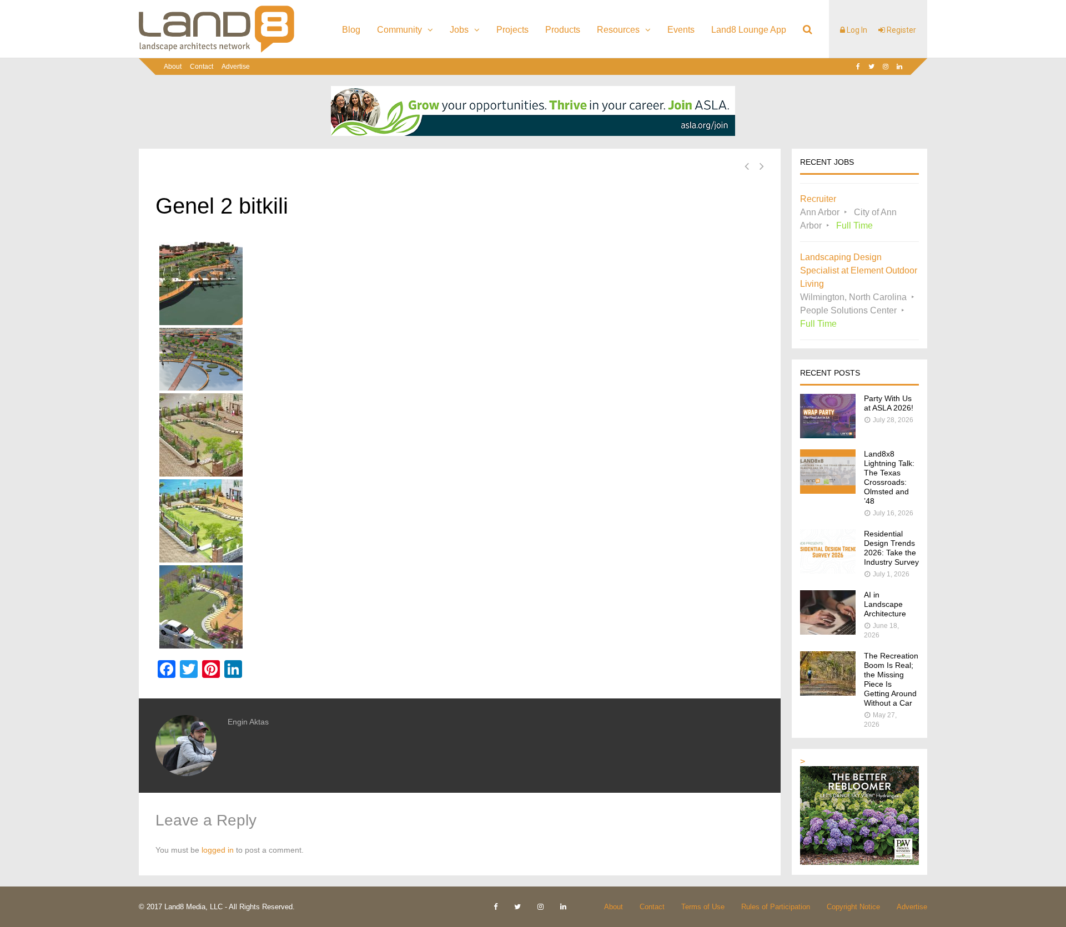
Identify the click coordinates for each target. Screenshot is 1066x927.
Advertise (236, 66)
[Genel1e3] (459, 435)
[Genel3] (459, 359)
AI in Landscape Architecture (885, 604)
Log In (856, 30)
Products (562, 29)
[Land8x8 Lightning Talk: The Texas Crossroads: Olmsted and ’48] (828, 490)
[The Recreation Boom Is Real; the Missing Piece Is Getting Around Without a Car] (828, 692)
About (173, 66)
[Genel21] (459, 607)
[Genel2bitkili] (459, 283)
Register (900, 30)
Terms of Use (703, 907)
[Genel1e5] (459, 521)
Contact (201, 66)
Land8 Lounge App (748, 29)
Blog (351, 29)
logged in (218, 849)
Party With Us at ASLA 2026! (888, 403)
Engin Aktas (248, 721)
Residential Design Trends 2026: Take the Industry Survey (891, 547)
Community (399, 29)
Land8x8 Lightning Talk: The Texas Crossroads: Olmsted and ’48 (889, 477)
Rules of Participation (775, 907)
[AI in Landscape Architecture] (828, 631)
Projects (512, 29)
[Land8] (216, 50)
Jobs (459, 29)
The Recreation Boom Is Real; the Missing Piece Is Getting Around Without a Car (891, 679)
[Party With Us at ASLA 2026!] (828, 435)
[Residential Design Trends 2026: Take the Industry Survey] (828, 570)
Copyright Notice (853, 907)
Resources (618, 29)
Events (681, 29)
